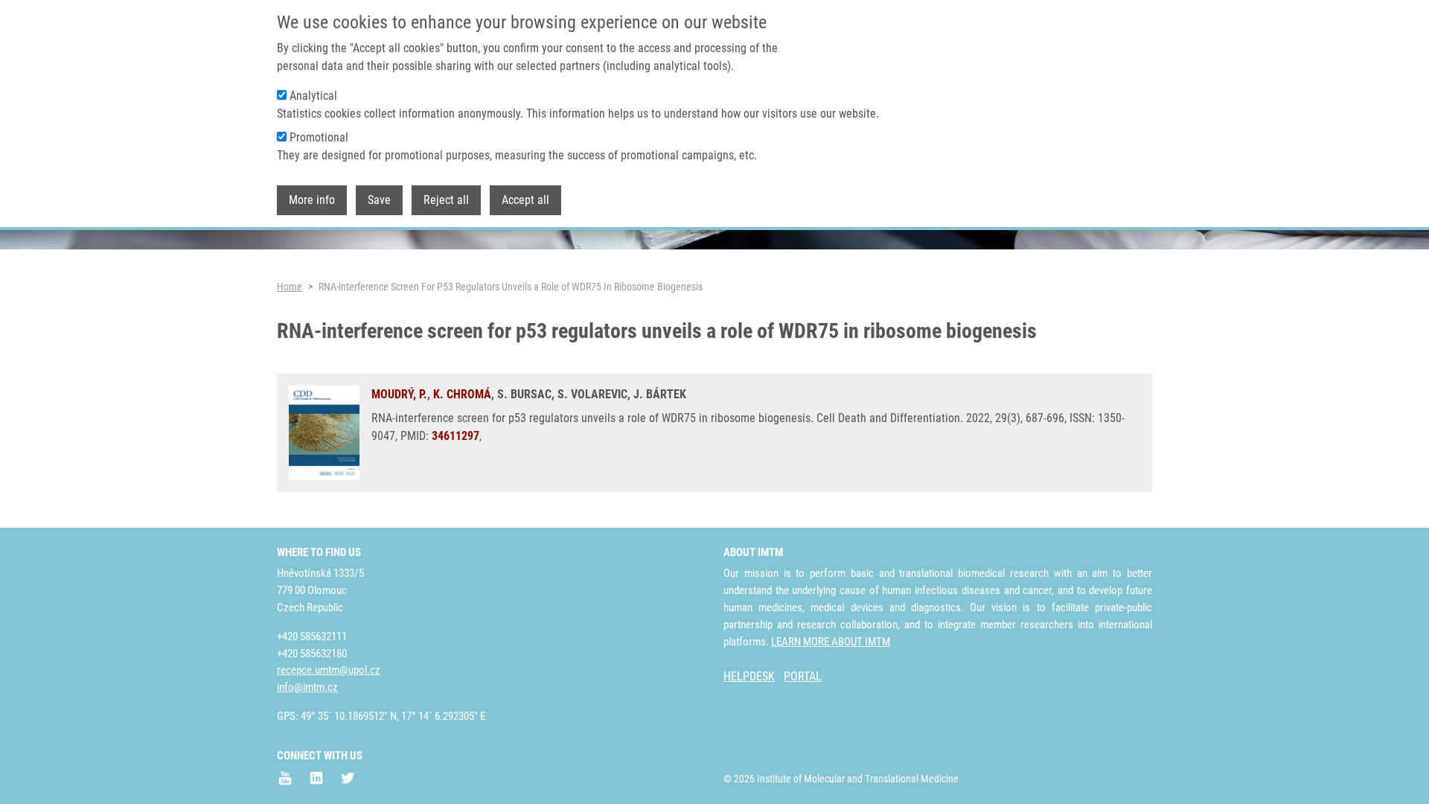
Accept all (525, 200)
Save (379, 200)
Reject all (446, 200)
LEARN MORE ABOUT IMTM (830, 641)
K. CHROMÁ (462, 394)
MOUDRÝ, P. (399, 394)
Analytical (313, 96)
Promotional (319, 137)
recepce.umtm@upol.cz (328, 670)
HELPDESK (749, 676)
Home (289, 287)
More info (312, 200)
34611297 (455, 436)
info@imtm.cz (307, 687)
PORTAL (803, 676)
